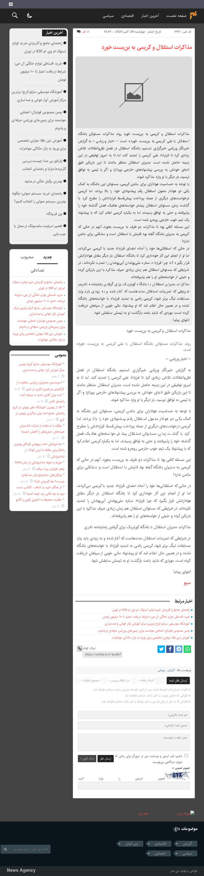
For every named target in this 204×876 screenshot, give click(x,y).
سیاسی (108, 16)
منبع (187, 583)
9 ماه (40, 401)
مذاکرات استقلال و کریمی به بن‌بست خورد (146, 47)
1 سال (50, 419)
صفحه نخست (176, 16)
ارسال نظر (105, 758)
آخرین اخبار (150, 16)
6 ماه (17, 389)
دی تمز (175, 871)
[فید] (10, 4)
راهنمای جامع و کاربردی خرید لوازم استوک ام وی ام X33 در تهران (151, 609)
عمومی (61, 355)
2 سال (42, 456)
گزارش (170, 670)
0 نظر (85, 31)
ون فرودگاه (54, 214)
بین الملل (132, 844)
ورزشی (161, 670)
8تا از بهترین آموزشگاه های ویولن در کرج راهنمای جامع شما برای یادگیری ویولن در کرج (38, 413)
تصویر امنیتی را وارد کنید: (121, 778)
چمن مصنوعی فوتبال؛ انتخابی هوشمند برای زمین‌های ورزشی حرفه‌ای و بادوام (144, 630)
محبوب (27, 257)
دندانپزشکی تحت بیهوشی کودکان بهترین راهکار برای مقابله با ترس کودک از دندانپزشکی (39, 450)
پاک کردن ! (87, 758)
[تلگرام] (178, 649)
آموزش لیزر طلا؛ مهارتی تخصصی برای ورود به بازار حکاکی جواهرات (151, 637)
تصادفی (37, 270)
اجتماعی (160, 853)
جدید (47, 257)
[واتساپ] (187, 649)
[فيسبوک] (170, 649)
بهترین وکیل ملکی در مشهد (43, 181)
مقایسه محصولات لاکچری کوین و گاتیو (39, 499)
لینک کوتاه (89, 648)
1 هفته (55, 376)
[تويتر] (161, 649)
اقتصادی (127, 16)
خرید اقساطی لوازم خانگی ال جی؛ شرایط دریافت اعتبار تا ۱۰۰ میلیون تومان (146, 616)
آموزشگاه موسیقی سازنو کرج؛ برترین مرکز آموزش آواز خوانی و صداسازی (147, 623)
